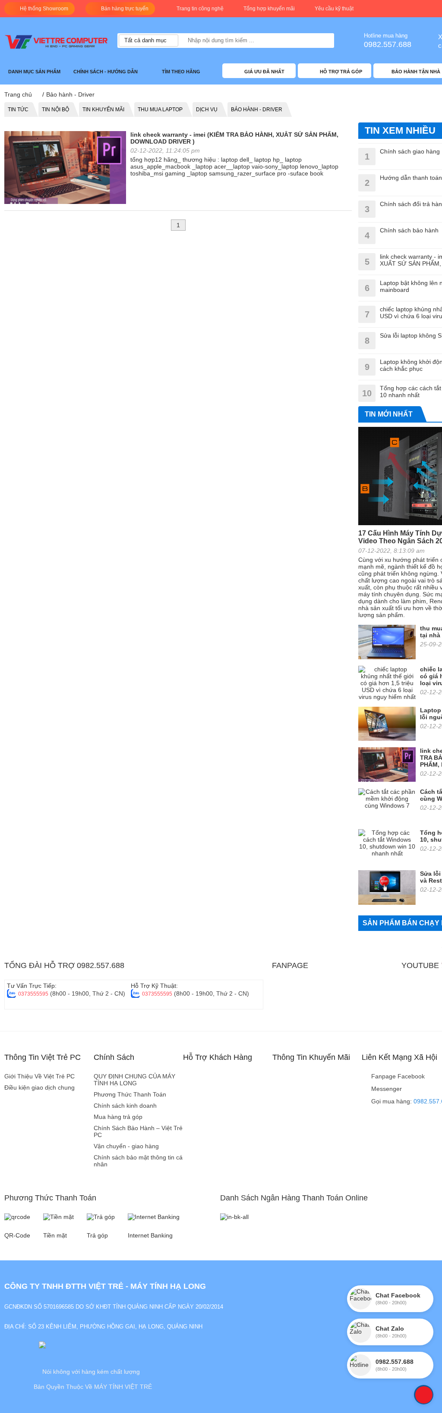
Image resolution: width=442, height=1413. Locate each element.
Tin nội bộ (55, 110)
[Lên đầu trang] (423, 1394)
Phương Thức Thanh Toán (130, 1094)
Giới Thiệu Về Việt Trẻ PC (39, 1076)
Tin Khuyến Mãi (103, 110)
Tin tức (18, 110)
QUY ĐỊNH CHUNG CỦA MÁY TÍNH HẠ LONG (134, 1080)
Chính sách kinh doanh (125, 1105)
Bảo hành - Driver (256, 110)
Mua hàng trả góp (118, 1116)
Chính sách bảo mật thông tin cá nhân (138, 1161)
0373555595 (33, 994)
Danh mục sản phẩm (35, 71)
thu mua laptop (160, 110)
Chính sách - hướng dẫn (106, 71)
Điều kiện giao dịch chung (39, 1087)
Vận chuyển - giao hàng (126, 1146)
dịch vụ (207, 110)
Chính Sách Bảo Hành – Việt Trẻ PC (138, 1131)
